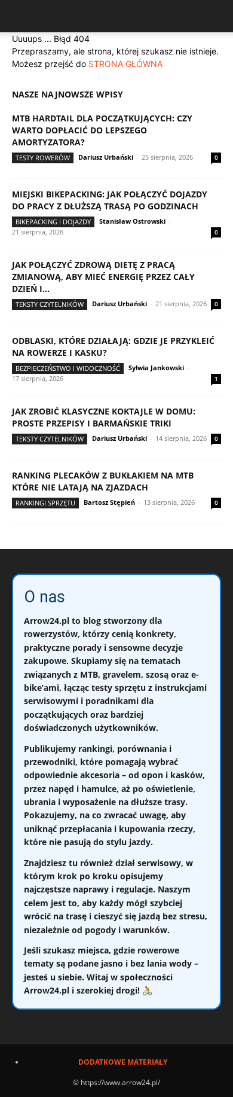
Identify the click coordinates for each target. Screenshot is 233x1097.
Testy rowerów (43, 157)
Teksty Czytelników (50, 304)
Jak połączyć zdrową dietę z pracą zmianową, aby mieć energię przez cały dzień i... (103, 276)
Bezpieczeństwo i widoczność (68, 368)
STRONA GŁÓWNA (125, 64)
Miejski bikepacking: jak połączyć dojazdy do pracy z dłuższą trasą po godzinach (109, 200)
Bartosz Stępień (109, 502)
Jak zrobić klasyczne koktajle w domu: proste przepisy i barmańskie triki (103, 417)
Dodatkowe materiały (122, 1062)
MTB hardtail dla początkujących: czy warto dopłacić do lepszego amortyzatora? (102, 130)
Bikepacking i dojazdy (53, 221)
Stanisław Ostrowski (132, 221)
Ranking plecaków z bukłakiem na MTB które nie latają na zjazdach (103, 481)
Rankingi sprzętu (45, 502)
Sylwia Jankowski (156, 367)
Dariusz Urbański (105, 157)
